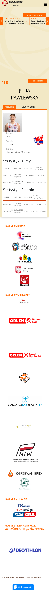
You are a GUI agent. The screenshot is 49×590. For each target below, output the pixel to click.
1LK (5, 82)
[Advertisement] (24, 51)
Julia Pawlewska (24, 94)
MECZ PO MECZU (28, 107)
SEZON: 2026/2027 (37, 81)
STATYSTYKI (9, 107)
